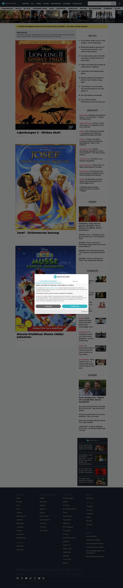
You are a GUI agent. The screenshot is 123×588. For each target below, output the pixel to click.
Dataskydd (85, 311)
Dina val (75, 281)
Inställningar (48, 306)
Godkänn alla (75, 306)
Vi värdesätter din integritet (48, 281)
